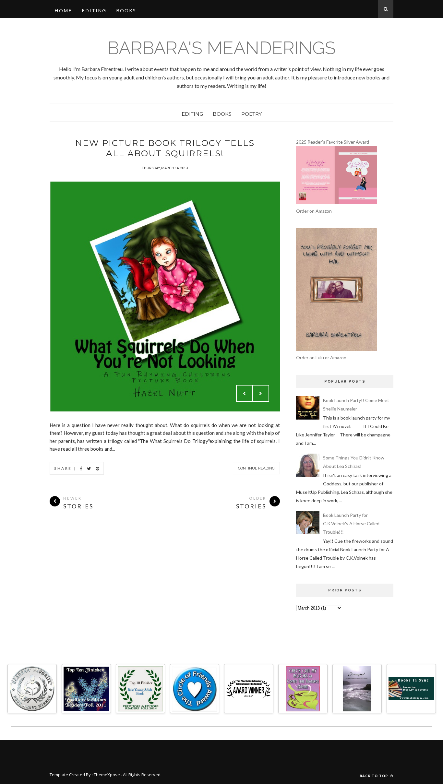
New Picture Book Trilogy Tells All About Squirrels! (165, 148)
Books (126, 10)
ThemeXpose (107, 775)
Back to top (374, 775)
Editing (94, 10)
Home (63, 10)
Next (260, 393)
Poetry (251, 114)
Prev (244, 393)
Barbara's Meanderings (221, 47)
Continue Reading (256, 468)
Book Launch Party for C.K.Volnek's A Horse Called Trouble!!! (351, 523)
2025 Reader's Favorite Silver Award (332, 142)
